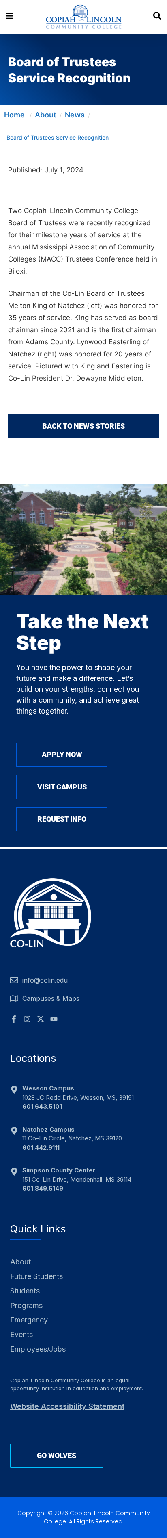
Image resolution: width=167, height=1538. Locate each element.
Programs (26, 1305)
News (75, 115)
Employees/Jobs (38, 1349)
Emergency (29, 1320)
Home (14, 115)
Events (21, 1334)
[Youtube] (54, 1019)
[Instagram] (27, 1019)
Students (25, 1291)
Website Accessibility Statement (67, 1406)
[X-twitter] (40, 1019)
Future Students (36, 1276)
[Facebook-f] (13, 1019)
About (45, 115)
